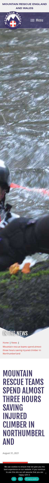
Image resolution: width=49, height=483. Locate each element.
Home (6, 342)
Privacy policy (32, 479)
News (14, 342)
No (20, 479)
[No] (45, 473)
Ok (14, 479)
